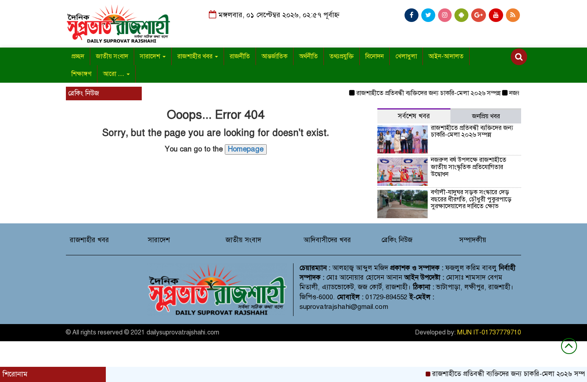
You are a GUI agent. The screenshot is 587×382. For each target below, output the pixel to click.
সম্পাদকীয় (472, 240)
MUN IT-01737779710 (489, 332)
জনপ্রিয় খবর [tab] (486, 116)
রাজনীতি (240, 56)
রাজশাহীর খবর (195, 56)
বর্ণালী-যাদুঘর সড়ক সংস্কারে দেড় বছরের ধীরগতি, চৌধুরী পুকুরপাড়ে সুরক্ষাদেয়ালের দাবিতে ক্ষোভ (471, 199)
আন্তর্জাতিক (275, 56)
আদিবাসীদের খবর (327, 240)
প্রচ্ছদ (77, 56)
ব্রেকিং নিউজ (396, 240)
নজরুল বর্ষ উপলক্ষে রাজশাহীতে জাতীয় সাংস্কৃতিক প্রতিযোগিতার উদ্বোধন (468, 167)
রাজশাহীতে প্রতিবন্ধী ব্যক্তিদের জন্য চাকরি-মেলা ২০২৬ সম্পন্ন (423, 93)
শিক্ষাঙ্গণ (81, 74)
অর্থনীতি (308, 56)
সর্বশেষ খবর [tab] (414, 116)
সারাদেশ (151, 56)
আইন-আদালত (446, 56)
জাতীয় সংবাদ (112, 56)
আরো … (114, 74)
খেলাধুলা (406, 56)
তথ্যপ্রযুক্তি (341, 56)
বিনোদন (374, 56)
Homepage (246, 149)
